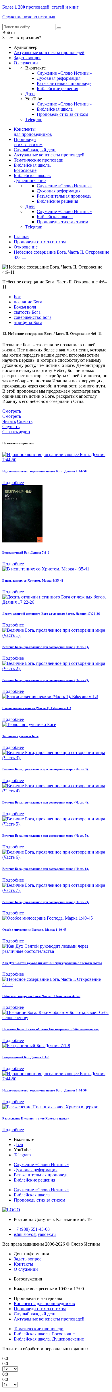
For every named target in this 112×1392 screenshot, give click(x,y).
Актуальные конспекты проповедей (49, 52)
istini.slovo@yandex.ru (35, 1234)
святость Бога (27, 312)
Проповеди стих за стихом (28, 142)
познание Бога (28, 301)
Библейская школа (55, 109)
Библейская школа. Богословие (32, 168)
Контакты (23, 1264)
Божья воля (25, 307)
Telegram (33, 119)
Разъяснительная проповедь (64, 83)
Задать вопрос (27, 57)
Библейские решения (57, 88)
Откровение (26, 246)
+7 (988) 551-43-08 (32, 1229)
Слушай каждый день (35, 149)
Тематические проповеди (38, 160)
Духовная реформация (58, 78)
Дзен (30, 93)
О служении (26, 62)
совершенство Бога (32, 317)
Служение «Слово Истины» (64, 73)
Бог (17, 296)
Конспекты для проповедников (33, 132)
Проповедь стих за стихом (62, 114)
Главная (21, 236)
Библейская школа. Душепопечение (32, 178)
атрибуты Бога (28, 322)
